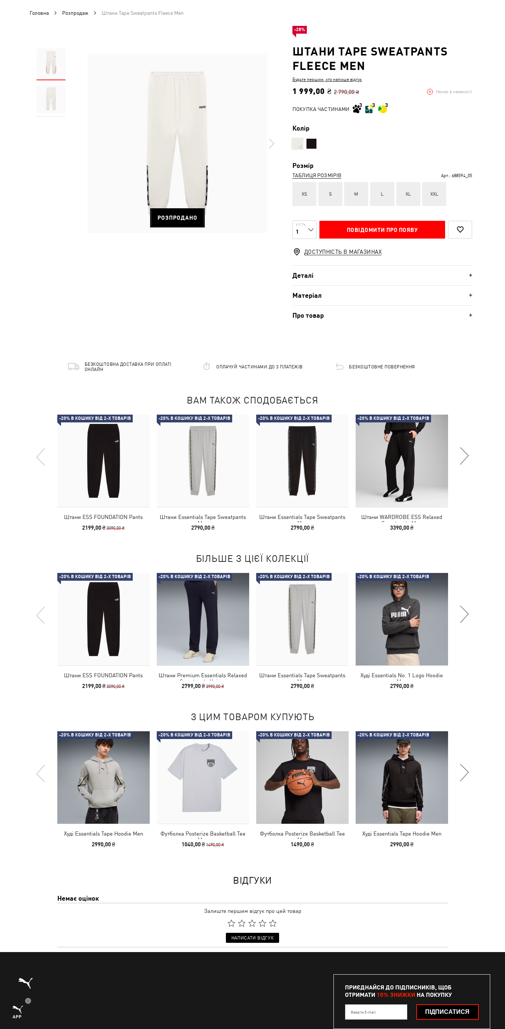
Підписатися (447, 1012)
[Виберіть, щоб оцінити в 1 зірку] (231, 923)
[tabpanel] (177, 143)
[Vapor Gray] (297, 143)
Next (271, 143)
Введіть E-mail (363, 1012)
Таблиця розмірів (316, 175)
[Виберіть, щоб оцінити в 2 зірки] (242, 923)
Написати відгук (252, 938)
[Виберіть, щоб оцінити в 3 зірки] (252, 923)
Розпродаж (75, 13)
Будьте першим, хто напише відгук (327, 79)
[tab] (382, 275)
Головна (39, 13)
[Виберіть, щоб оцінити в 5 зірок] (273, 923)
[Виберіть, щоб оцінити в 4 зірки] (262, 923)
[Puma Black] (311, 143)
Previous (41, 456)
